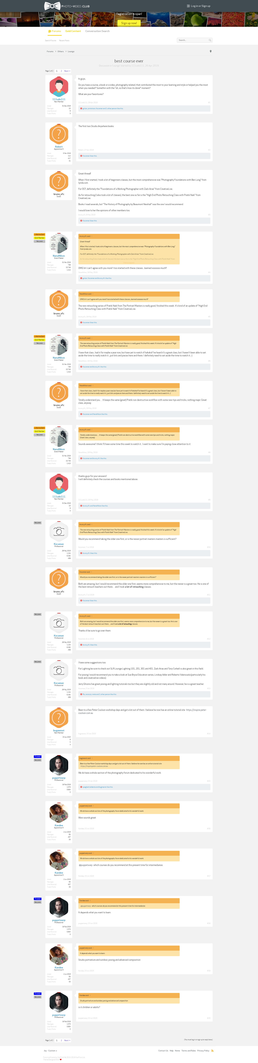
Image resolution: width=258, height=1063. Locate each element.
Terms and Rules (188, 1051)
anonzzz (89, 694)
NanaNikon (82, 272)
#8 (209, 452)
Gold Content (73, 31)
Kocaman (99, 108)
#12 (208, 639)
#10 (208, 547)
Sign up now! (129, 23)
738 (69, 265)
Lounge (116, 65)
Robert (80, 150)
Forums (56, 31)
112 (69, 156)
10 (70, 108)
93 (70, 834)
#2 (209, 150)
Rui (84, 694)
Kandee (81, 829)
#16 (208, 829)
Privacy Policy (203, 1051)
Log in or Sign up (200, 6)
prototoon (91, 108)
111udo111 (138, 65)
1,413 (69, 270)
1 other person (111, 108)
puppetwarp (82, 781)
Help (171, 1051)
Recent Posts (64, 40)
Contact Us (163, 1051)
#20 (208, 1018)
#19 (208, 971)
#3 (209, 215)
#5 (209, 317)
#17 (208, 876)
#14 (208, 734)
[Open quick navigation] (210, 51)
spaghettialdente (89, 787)
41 (70, 161)
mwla (94, 694)
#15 (208, 781)
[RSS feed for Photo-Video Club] (212, 1051)
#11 (208, 595)
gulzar (85, 108)
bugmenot (82, 734)
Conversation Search (97, 31)
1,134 (69, 553)
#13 (208, 688)
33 (70, 840)
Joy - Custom (49, 1051)
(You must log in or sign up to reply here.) (198, 1040)
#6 (209, 361)
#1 (209, 102)
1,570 (69, 787)
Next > (67, 71)
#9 (209, 500)
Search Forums (50, 40)
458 (69, 558)
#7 (209, 408)
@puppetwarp (85, 865)
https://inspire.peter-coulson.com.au (94, 766)
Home (177, 1051)
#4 (209, 272)
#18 (208, 923)
